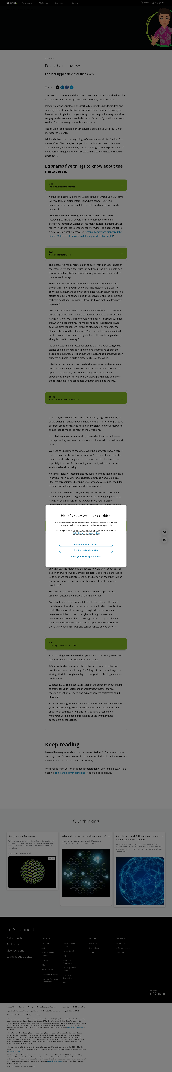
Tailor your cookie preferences (86, 556)
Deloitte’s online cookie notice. (86, 533)
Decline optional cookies (86, 550)
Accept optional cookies (86, 544)
